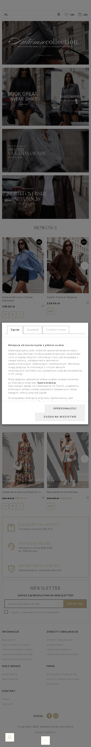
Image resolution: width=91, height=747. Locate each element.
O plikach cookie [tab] (56, 329)
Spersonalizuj (64, 408)
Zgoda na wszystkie (60, 416)
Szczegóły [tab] (33, 329)
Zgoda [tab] (15, 329)
